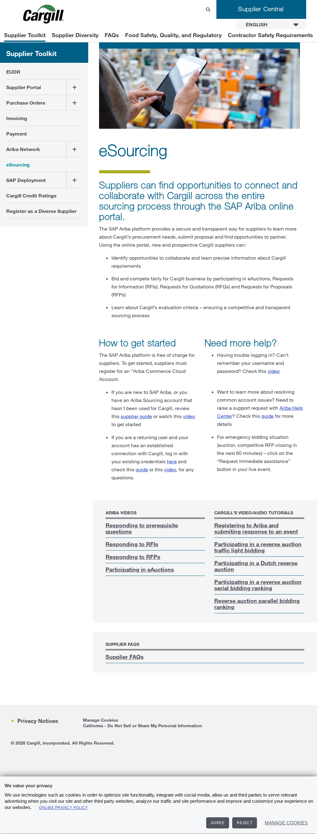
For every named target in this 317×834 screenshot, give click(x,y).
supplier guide (136, 416)
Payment (16, 133)
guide (142, 469)
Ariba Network (23, 149)
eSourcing (18, 164)
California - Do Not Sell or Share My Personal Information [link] (142, 725)
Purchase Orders (26, 103)
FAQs (112, 35)
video (189, 416)
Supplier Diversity (75, 35)
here (172, 461)
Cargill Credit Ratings (31, 195)
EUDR (13, 72)
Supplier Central (261, 8)
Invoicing (16, 118)
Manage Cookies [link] (100, 720)
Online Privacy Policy (63, 808)
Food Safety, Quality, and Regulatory (173, 35)
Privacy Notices (37, 720)
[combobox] (271, 24)
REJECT (244, 823)
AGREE (218, 823)
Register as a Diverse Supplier (41, 211)
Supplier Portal (23, 87)
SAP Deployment (26, 180)
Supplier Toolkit (25, 35)
